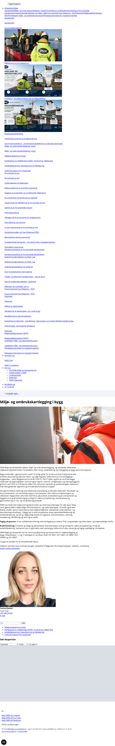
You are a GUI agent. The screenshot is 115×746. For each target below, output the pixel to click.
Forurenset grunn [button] (12, 173)
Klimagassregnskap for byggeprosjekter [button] (21, 348)
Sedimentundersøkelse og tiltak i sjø (30, 13)
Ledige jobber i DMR (17, 373)
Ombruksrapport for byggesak (17, 634)
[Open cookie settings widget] (4, 742)
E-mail (2, 615)
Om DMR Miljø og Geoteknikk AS (22, 370)
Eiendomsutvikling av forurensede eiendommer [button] (24, 249)
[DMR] (3, 4)
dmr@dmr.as (9, 384)
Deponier (80, 13)
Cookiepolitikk (15, 375)
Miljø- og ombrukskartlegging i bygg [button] (20, 146)
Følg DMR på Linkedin (11, 715)
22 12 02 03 (9, 387)
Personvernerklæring (9, 731)
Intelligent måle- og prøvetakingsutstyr (26, 15)
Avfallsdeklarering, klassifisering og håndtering (24, 632)
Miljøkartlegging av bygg (15, 627)
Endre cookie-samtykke (10, 548)
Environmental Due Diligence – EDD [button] (19, 289)
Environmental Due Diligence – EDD (61, 13)
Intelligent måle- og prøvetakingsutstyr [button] (21, 341)
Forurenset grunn (52, 10)
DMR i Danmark (15, 380)
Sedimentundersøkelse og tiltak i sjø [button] (19, 257)
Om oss (7, 368)
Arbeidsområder (11, 8)
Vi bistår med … (12, 393)
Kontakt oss (9, 355)
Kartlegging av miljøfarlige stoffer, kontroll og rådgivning (28, 629)
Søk (23, 623)
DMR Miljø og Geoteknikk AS (16, 729)
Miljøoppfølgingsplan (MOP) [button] (16, 333)
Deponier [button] (8, 296)
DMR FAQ (13, 377)
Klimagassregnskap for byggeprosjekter (60, 15)
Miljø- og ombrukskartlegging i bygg (29, 10)
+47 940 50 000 (6, 613)
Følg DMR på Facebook (11, 720)
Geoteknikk (9, 10)
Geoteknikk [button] (9, 18)
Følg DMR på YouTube (11, 718)
